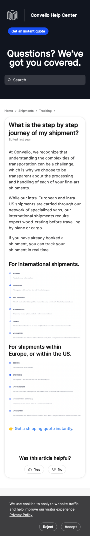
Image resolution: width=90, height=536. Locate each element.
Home (8, 111)
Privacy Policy (21, 515)
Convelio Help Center (54, 15)
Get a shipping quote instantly (43, 428)
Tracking (45, 111)
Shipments (26, 111)
